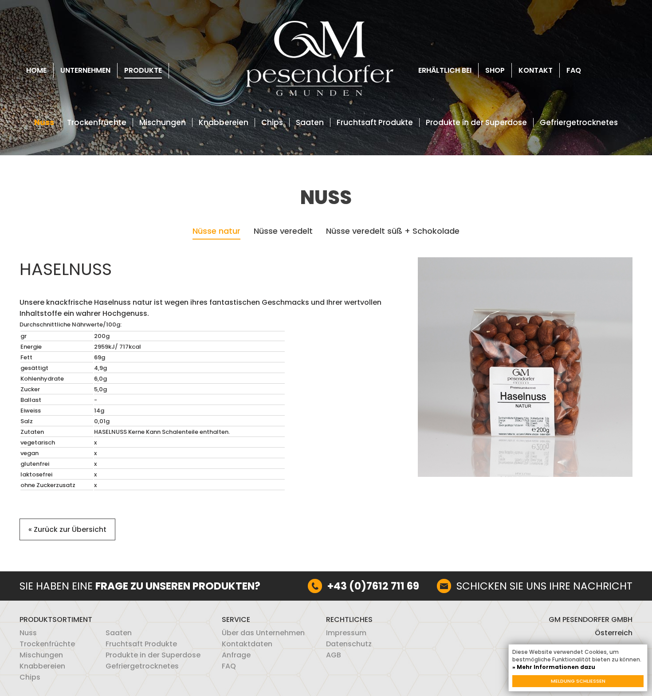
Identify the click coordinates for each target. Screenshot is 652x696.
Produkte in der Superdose (476, 122)
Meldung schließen (578, 680)
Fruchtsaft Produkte (375, 122)
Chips (272, 122)
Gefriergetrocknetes (579, 122)
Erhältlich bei (444, 70)
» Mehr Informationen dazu (553, 667)
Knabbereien (223, 122)
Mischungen (162, 122)
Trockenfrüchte (96, 122)
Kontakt (535, 70)
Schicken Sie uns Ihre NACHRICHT (544, 586)
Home (36, 70)
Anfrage (236, 655)
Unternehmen (85, 70)
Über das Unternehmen (263, 633)
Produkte (143, 70)
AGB (333, 655)
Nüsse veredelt (283, 231)
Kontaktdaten (247, 644)
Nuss (44, 122)
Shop (495, 70)
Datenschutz (349, 644)
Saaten (310, 122)
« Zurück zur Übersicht (67, 529)
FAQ (573, 70)
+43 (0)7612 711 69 (373, 586)
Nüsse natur (216, 231)
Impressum (346, 633)
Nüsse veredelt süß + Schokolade (393, 231)
